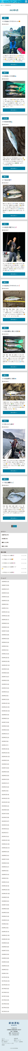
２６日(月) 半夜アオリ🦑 (9, 227)
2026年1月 (4, 608)
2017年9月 (4, 988)
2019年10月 (4, 893)
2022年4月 (4, 779)
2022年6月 (4, 771)
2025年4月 (4, 642)
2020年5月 (4, 866)
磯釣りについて (5, 1040)
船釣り (5, 224)
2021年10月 (4, 802)
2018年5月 (4, 958)
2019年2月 (4, 923)
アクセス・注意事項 (18, 1041)
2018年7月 (4, 950)
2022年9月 (4, 760)
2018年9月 (4, 943)
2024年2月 (4, 695)
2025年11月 (4, 615)
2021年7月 (4, 813)
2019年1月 (4, 927)
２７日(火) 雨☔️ (7, 180)
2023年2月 (4, 741)
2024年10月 (4, 665)
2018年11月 (4, 935)
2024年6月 (4, 680)
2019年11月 (4, 889)
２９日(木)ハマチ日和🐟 (9, 76)
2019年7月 (4, 904)
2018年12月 (4, 931)
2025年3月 (4, 646)
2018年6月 (4, 954)
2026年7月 (4, 585)
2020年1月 (4, 882)
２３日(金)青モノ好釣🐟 (9, 378)
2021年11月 (4, 798)
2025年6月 (4, 634)
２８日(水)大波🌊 (7, 121)
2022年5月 (4, 775)
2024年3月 (4, 691)
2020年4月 (4, 870)
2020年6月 (4, 863)
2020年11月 (4, 844)
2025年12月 (4, 612)
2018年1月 (4, 973)
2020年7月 (4, 859)
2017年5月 (4, 1003)
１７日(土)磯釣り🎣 (8, 482)
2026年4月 (4, 596)
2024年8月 (4, 672)
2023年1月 (4, 745)
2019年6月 (4, 908)
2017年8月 (4, 992)
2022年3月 (4, 783)
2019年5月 (4, 912)
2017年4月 (4, 1007)
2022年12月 (4, 749)
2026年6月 (4, 589)
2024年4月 (4, 688)
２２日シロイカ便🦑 (8, 424)
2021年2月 (4, 832)
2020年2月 (4, 878)
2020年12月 (4, 840)
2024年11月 (4, 661)
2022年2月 (4, 787)
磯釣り (5, 18)
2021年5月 (4, 821)
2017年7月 (4, 996)
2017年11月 (4, 981)
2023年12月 (4, 703)
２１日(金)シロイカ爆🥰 (7, 559)
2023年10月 (4, 710)
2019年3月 (4, 920)
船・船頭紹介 (5, 1041)
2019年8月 (4, 901)
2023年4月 (4, 733)
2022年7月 (4, 768)
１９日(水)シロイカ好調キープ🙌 (9, 567)
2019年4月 (4, 916)
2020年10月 (4, 847)
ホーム (3, 1038)
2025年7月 (4, 631)
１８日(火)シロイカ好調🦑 (8, 572)
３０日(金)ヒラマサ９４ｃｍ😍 (11, 21)
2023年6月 (4, 726)
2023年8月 (4, 718)
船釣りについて (17, 1040)
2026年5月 (4, 593)
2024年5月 (4, 684)
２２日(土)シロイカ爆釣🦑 (8, 555)
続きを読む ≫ (14, 64)
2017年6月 (4, 1000)
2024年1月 (4, 699)
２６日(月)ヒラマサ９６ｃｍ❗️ (11, 285)
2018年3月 (4, 965)
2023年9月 (4, 714)
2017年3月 (4, 1011)
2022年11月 (4, 752)
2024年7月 (4, 676)
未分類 (5, 118)
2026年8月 (4, 581)
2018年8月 (4, 946)
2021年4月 (4, 825)
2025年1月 (4, 653)
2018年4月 (4, 962)
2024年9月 (4, 669)
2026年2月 (4, 604)
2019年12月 (4, 885)
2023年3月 (4, 737)
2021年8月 (4, 809)
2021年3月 (4, 828)
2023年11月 (4, 707)
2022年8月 (4, 764)
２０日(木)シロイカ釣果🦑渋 (8, 563)
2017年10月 (4, 984)
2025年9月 (4, 623)
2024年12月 (4, 657)
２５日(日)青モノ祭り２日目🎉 (11, 331)
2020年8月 (4, 855)
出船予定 (4, 534)
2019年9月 (4, 897)
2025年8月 (4, 627)
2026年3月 (4, 600)
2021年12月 (4, 794)
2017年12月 (4, 977)
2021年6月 (4, 817)
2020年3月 (4, 874)
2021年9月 (4, 806)
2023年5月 (4, 729)
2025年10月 (4, 619)
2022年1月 (4, 790)
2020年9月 (4, 851)
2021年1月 (4, 836)
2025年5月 (4, 638)
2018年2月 (4, 969)
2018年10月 (4, 939)
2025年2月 (4, 650)
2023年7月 (4, 722)
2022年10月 (4, 756)
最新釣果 (16, 1038)
